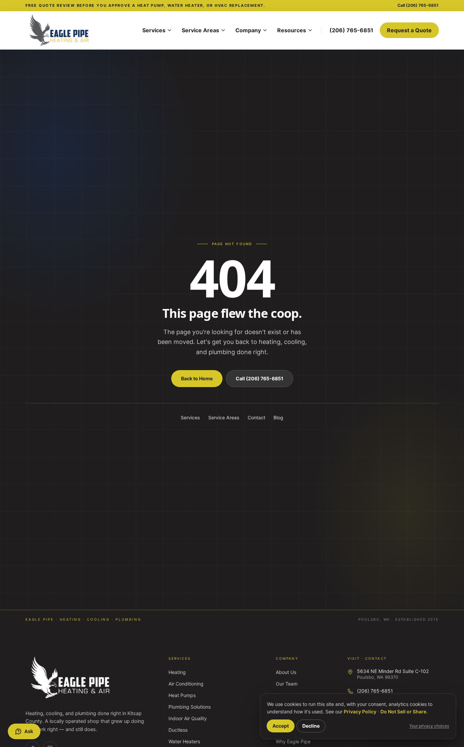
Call (418, 5)
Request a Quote (409, 30)
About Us (286, 672)
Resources (291, 30)
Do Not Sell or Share (403, 711)
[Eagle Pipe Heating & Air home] (79, 30)
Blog (278, 417)
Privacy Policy (360, 711)
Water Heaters (184, 741)
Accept (280, 726)
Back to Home (197, 378)
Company (248, 30)
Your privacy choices (429, 725)
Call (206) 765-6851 (259, 378)
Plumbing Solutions (189, 707)
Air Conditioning (185, 684)
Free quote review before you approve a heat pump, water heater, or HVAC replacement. (145, 5)
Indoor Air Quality (187, 718)
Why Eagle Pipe (293, 741)
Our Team (287, 684)
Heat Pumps (182, 695)
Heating (177, 672)
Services (153, 30)
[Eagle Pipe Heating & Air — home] (71, 677)
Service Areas (200, 30)
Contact (256, 417)
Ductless (178, 730)
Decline (311, 726)
